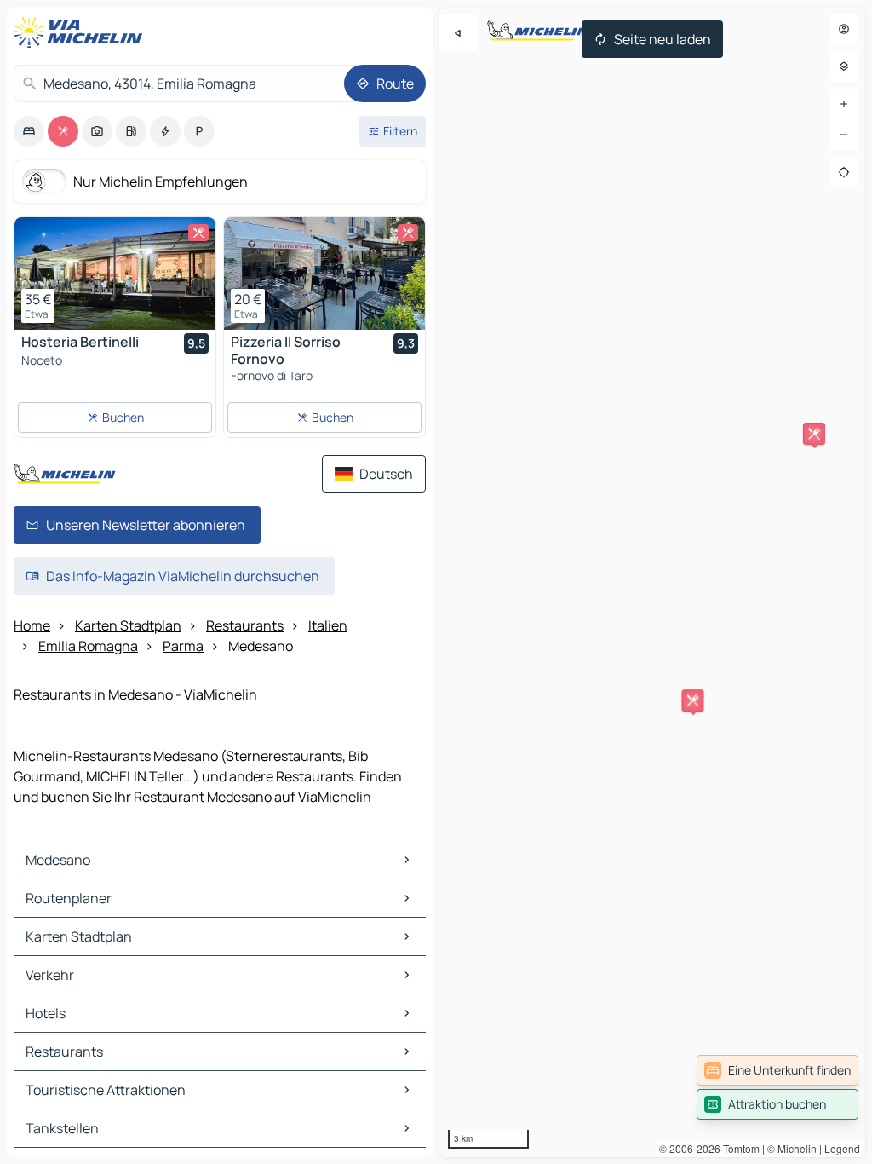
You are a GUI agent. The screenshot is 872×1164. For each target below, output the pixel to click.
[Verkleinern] (843, 134)
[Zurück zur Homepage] (82, 32)
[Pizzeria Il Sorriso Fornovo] (324, 273)
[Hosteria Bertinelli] (114, 273)
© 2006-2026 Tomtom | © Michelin (738, 1148)
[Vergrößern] (843, 104)
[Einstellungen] (843, 66)
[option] (29, 131)
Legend (842, 1148)
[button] (814, 434)
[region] (652, 582)
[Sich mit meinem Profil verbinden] (843, 29)
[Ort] (843, 172)
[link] (777, 1070)
